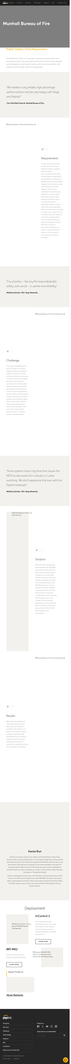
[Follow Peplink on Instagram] (51, 1026)
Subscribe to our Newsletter (46, 1031)
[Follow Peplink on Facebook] (38, 1026)
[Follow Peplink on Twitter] (43, 1026)
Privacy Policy (7, 1058)
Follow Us (40, 1023)
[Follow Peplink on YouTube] (47, 1026)
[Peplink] (5, 2)
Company (60, 2)
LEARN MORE (43, 941)
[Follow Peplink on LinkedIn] (56, 1026)
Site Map (16, 1058)
